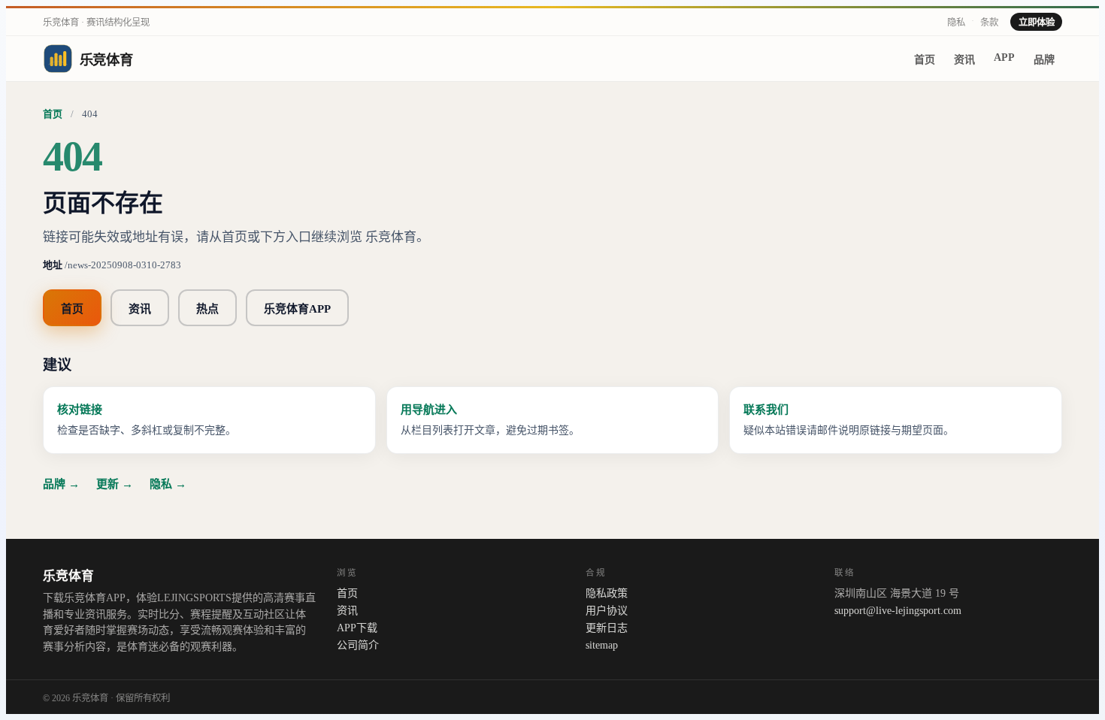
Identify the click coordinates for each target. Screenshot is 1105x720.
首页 (924, 59)
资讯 (964, 59)
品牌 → (61, 484)
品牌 (1044, 59)
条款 (989, 22)
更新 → (114, 484)
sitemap (602, 645)
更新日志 (607, 628)
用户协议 (607, 610)
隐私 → (168, 484)
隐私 (956, 22)
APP (1004, 57)
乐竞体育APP (297, 309)
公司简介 (358, 645)
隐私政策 (607, 593)
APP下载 (357, 628)
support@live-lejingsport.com (897, 610)
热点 (207, 309)
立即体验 (1037, 22)
